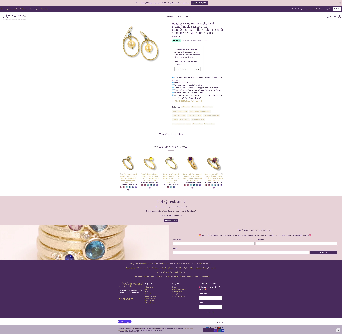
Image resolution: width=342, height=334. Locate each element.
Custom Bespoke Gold (179, 115)
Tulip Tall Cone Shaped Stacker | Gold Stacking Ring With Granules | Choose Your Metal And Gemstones (128, 178)
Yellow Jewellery (209, 124)
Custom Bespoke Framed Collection (200, 111)
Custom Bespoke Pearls (194, 115)
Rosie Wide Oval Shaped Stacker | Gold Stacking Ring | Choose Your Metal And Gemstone (192, 177)
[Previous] (120, 173)
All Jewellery (185, 107)
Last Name (260, 239)
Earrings (175, 119)
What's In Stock (150, 303)
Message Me (171, 220)
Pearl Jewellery (197, 124)
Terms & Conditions (178, 296)
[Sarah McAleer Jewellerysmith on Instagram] (124, 299)
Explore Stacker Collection (171, 147)
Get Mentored (318, 9)
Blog (300, 9)
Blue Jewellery (196, 107)
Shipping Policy (177, 291)
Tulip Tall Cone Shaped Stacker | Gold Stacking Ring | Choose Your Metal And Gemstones (149, 177)
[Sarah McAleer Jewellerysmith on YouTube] (132, 299)
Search (174, 287)
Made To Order (150, 298)
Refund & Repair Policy (179, 289)
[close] (340, 3)
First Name (177, 239)
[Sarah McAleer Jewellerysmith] (15, 16)
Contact (307, 9)
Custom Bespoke (207, 107)
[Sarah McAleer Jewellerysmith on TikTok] (129, 299)
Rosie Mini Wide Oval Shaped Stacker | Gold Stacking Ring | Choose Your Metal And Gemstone (171, 178)
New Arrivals (149, 300)
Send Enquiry (199, 3)
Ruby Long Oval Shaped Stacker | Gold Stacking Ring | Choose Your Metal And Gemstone (214, 177)
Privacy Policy (176, 294)
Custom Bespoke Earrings (180, 111)
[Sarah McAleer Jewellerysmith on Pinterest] (127, 299)
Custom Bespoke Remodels (211, 115)
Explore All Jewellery (177, 17)
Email (175, 248)
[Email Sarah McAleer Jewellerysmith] (119, 299)
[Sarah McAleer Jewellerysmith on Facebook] (122, 299)
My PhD (329, 9)
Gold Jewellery (184, 119)
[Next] (222, 173)
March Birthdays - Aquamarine (181, 124)
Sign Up (323, 252)
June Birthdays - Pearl (197, 119)
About (293, 9)
